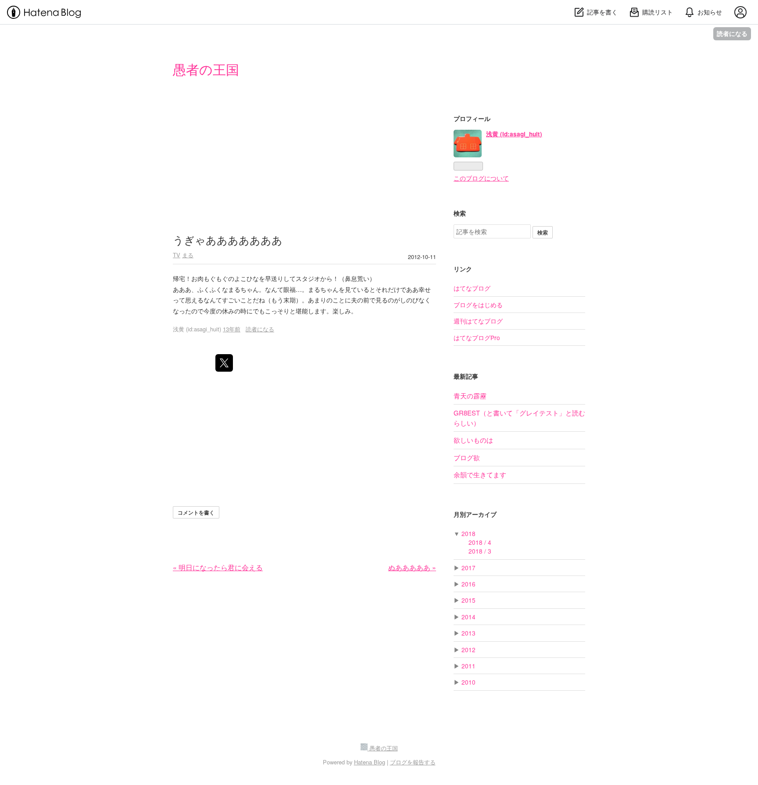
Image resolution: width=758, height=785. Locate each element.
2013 (468, 633)
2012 (468, 649)
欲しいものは (473, 439)
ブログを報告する (413, 762)
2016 (468, 583)
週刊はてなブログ (478, 320)
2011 (468, 665)
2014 (468, 616)
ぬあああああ (412, 567)
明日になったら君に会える (218, 567)
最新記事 (466, 376)
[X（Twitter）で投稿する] (224, 363)
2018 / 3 (479, 551)
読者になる (732, 33)
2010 (468, 682)
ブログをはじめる (478, 304)
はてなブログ (472, 288)
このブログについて (481, 178)
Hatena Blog (369, 762)
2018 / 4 (479, 542)
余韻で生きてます (480, 474)
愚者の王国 (206, 69)
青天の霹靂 (470, 395)
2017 (468, 567)
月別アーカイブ (475, 514)
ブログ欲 (467, 457)
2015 (468, 600)
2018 (468, 533)
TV (176, 255)
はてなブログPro (477, 337)
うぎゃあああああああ (227, 239)
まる (187, 255)
